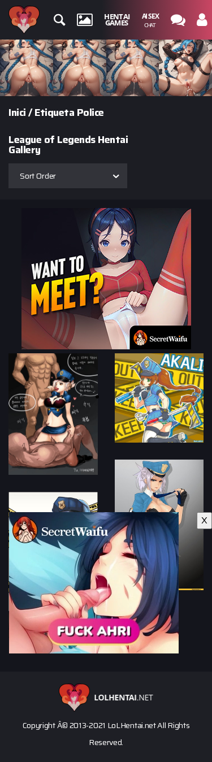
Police (90, 112)
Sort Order (38, 176)
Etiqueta (54, 112)
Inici (17, 112)
